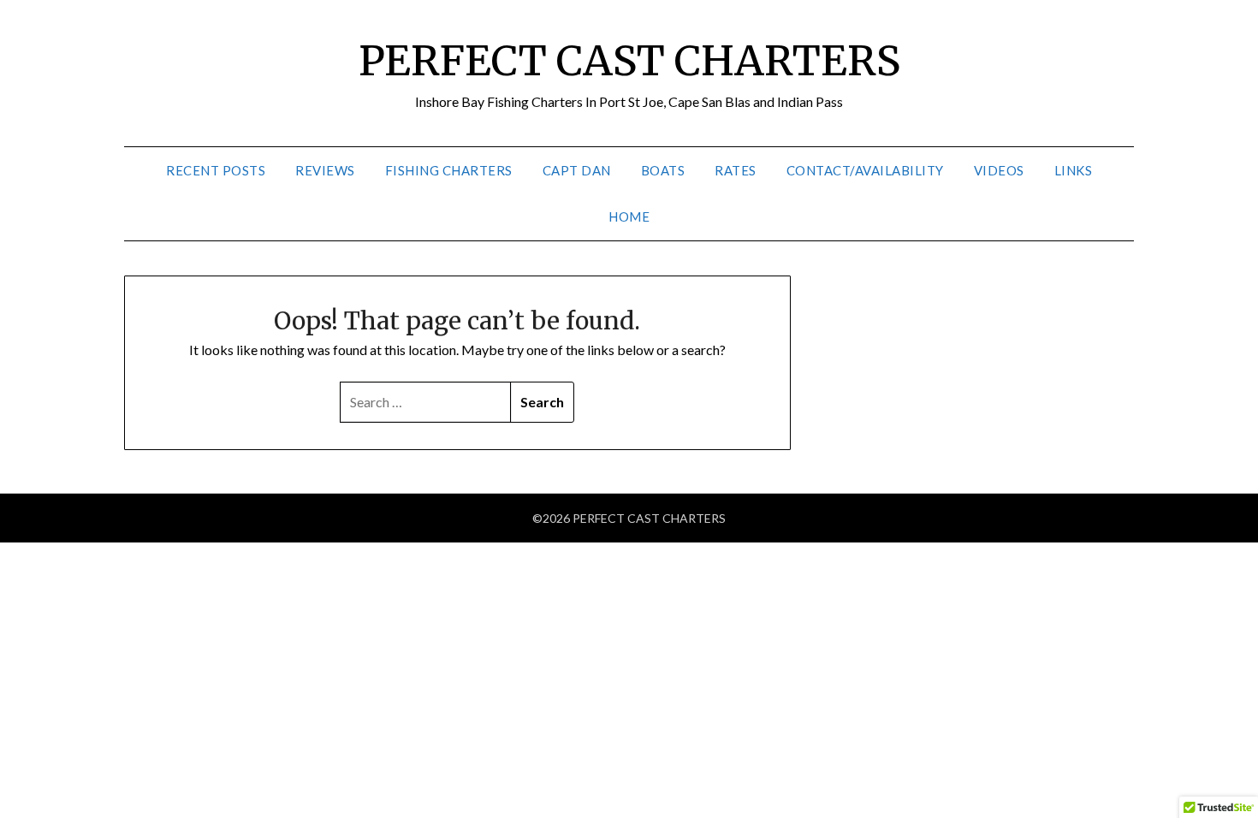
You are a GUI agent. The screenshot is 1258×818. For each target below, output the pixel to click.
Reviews (325, 170)
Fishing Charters (449, 170)
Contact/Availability (865, 170)
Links (1073, 170)
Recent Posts (215, 170)
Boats (663, 170)
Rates (736, 170)
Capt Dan (577, 170)
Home (629, 216)
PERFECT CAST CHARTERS (629, 60)
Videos (999, 170)
